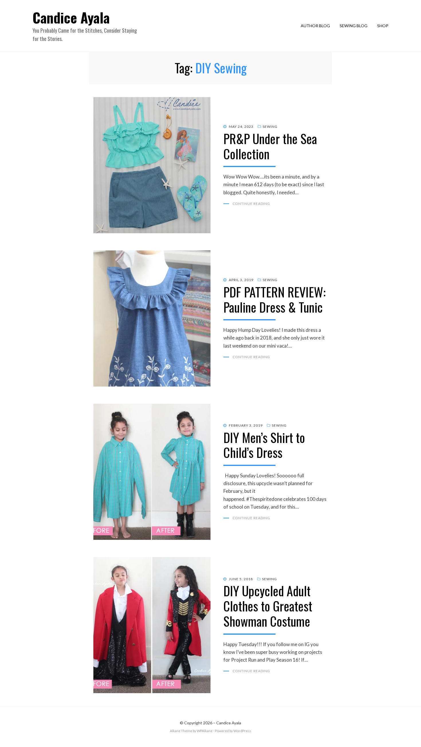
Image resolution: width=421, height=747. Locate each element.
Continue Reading (251, 203)
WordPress (242, 731)
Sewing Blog (353, 25)
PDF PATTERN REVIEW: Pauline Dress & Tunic (274, 299)
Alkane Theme (181, 731)
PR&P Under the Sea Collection (270, 146)
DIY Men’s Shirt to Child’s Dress (264, 445)
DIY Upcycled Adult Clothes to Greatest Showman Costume (267, 605)
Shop (382, 25)
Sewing (270, 126)
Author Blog (315, 25)
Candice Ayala (71, 17)
